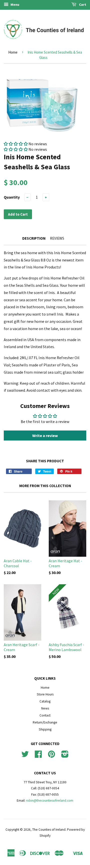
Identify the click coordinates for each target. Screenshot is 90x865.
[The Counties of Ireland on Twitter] (25, 756)
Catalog (45, 701)
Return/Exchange (45, 722)
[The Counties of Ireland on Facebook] (38, 756)
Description (34, 238)
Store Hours (45, 694)
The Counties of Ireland (49, 829)
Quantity (12, 197)
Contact (45, 715)
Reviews (57, 238)
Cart (82, 4)
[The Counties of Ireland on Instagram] (65, 756)
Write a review (45, 435)
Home (13, 52)
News (45, 708)
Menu (14, 4)
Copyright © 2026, (19, 829)
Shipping (45, 729)
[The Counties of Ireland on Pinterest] (51, 756)
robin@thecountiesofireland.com (49, 800)
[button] (16, 143)
